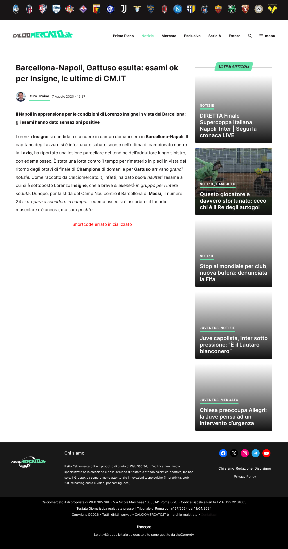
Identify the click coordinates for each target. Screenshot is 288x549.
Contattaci (208, 514)
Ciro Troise (39, 96)
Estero (235, 36)
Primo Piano (123, 36)
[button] (250, 36)
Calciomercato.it (85, 177)
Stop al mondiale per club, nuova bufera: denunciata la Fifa (234, 272)
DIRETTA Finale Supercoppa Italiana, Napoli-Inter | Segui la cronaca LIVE (228, 125)
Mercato (169, 36)
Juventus (209, 328)
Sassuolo (226, 184)
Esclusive (192, 36)
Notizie (148, 36)
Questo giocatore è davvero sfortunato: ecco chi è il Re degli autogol (233, 201)
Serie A (214, 36)
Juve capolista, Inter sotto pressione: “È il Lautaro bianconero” (234, 344)
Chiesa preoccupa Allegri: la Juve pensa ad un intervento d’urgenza (233, 416)
